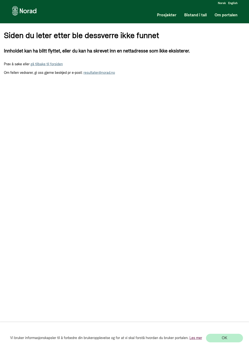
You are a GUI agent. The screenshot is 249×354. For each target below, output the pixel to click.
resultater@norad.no (99, 72)
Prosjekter (166, 15)
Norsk (222, 3)
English (233, 3)
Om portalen (226, 15)
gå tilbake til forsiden (47, 64)
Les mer (195, 338)
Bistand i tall (195, 15)
